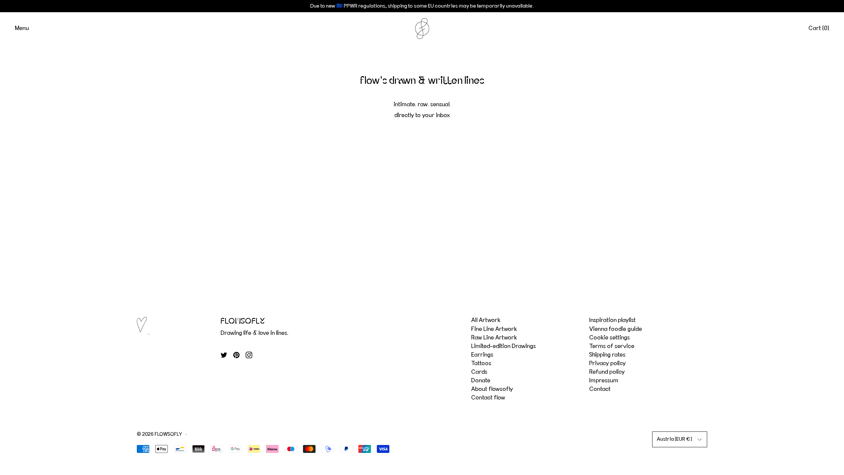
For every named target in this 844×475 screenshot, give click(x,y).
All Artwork (485, 320)
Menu (22, 28)
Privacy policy (607, 363)
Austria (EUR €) (674, 439)
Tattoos (481, 363)
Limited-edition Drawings (503, 346)
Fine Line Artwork (494, 329)
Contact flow (488, 398)
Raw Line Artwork (494, 338)
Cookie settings (609, 338)
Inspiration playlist (612, 320)
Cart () (818, 28)
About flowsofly (492, 389)
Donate (480, 381)
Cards (479, 372)
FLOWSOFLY (168, 434)
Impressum (603, 381)
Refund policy (607, 372)
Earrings (482, 355)
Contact (600, 389)
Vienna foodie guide (615, 329)
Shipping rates (607, 355)
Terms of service (611, 346)
